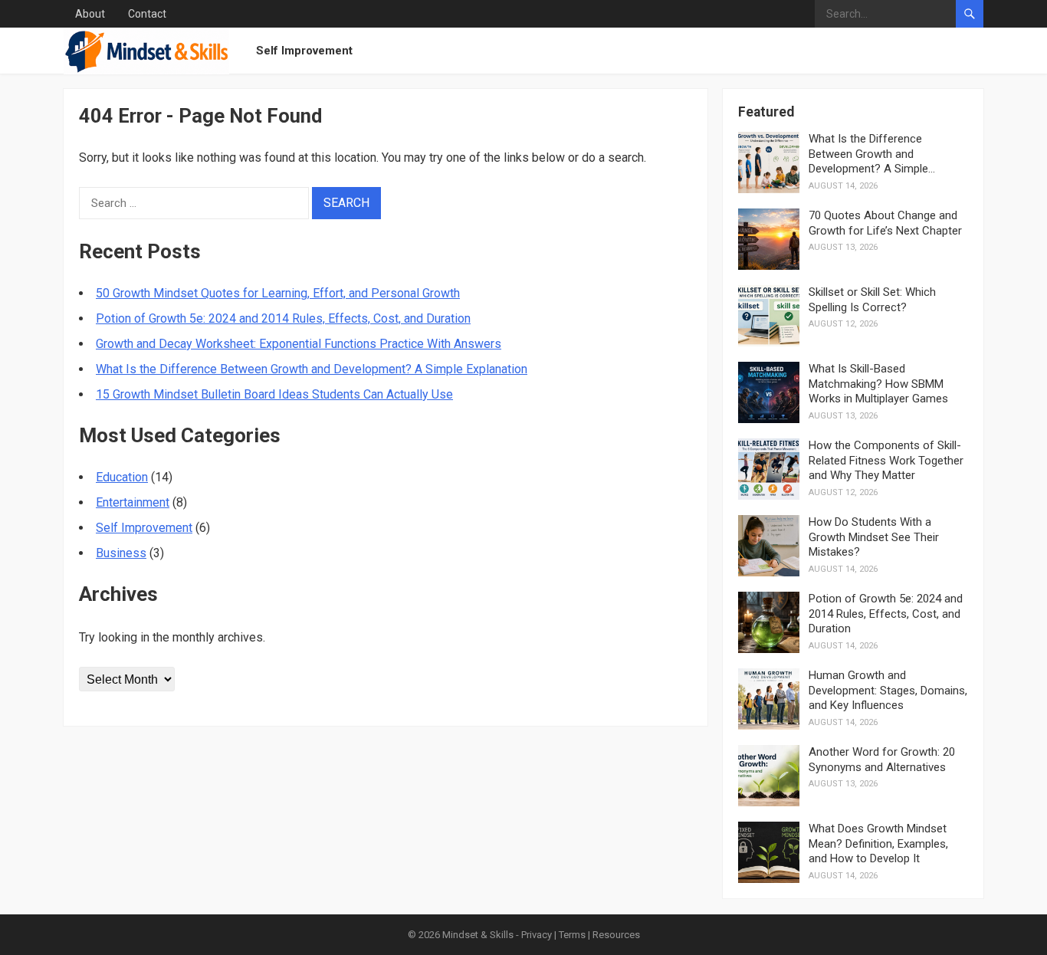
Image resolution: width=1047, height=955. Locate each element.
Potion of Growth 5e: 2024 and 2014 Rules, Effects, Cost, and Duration (283, 318)
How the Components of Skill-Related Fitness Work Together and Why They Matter (886, 460)
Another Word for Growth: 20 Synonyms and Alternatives (882, 759)
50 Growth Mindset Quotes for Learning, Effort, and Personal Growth (278, 293)
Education (122, 477)
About (90, 14)
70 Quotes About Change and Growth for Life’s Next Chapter (885, 223)
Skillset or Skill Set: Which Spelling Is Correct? (872, 299)
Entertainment (132, 502)
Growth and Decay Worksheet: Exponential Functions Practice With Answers (298, 343)
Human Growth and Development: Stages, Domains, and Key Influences (888, 690)
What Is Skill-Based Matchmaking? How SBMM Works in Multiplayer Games (878, 383)
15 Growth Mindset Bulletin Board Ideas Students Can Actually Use (274, 394)
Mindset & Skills (478, 934)
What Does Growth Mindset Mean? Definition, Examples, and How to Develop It (878, 843)
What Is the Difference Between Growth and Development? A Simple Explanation (311, 369)
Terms (572, 934)
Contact (147, 14)
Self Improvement (304, 50)
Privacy (536, 934)
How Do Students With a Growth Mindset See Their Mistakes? (874, 537)
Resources (616, 934)
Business (121, 553)
